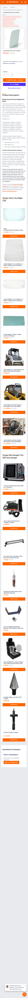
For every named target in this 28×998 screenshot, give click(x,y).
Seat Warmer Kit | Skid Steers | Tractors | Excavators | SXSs (13, 662)
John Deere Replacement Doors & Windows (12, 16)
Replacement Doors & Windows (9, 19)
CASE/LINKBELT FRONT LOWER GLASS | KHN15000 (12, 335)
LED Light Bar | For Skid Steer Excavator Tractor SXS (13, 557)
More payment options (14, 88)
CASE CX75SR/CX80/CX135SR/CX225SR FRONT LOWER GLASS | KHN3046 (13, 229)
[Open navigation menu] (2, 2)
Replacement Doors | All (8, 21)
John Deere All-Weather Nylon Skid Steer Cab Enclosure (14, 370)
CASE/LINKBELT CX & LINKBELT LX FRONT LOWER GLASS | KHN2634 (13, 300)
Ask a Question (12, 762)
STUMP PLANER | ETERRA (11, 732)
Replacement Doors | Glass (8, 23)
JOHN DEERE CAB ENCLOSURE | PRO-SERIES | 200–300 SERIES (13, 405)
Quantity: (5, 71)
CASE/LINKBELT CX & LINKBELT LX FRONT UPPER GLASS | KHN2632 (13, 264)
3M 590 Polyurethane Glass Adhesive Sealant (13, 592)
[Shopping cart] (25, 2)
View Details (14, 236)
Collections (12, 7)
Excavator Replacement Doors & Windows (12, 10)
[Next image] (24, 38)
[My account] (21, 2)
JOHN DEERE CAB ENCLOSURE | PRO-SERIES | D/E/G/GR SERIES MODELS (13, 440)
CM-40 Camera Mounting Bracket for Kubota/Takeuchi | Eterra (14, 627)
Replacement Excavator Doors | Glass (10, 26)
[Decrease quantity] (4, 75)
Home (6, 7)
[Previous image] (4, 38)
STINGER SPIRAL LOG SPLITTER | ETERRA (13, 698)
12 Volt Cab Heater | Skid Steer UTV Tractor (13, 486)
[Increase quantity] (12, 75)
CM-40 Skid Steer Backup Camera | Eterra (12, 521)
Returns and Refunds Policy (9, 191)
